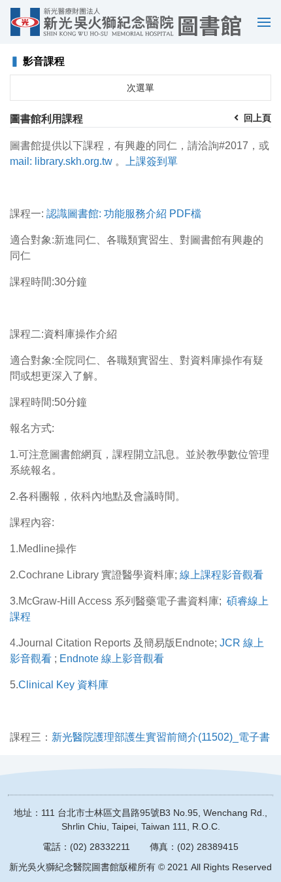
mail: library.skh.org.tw (61, 161)
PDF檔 (185, 213)
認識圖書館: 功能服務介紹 (106, 213)
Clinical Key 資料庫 (63, 684)
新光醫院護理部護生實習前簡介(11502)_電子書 (161, 737)
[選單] (261, 22)
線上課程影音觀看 (221, 574)
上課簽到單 (151, 161)
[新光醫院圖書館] (125, 22)
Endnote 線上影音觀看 (111, 658)
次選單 (140, 87)
